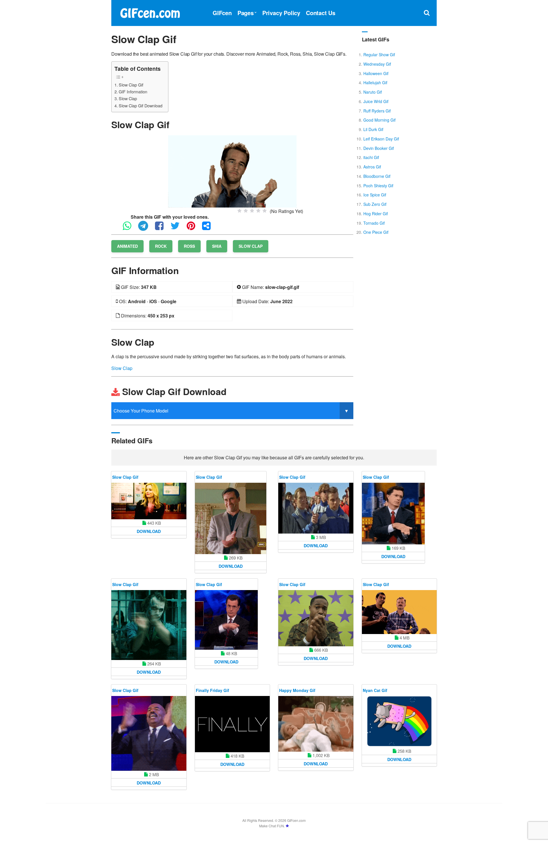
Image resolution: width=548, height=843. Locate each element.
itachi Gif (371, 157)
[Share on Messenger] (209, 228)
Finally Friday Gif (212, 690)
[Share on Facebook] (162, 228)
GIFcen (222, 13)
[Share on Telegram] (146, 228)
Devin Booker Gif (378, 148)
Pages (245, 13)
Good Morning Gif (379, 120)
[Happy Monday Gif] (315, 724)
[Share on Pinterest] (194, 228)
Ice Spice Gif (374, 195)
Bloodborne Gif (376, 176)
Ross (189, 246)
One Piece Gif (375, 232)
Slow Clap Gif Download (140, 105)
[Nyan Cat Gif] (399, 721)
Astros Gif (372, 167)
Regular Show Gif (379, 54)
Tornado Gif (374, 223)
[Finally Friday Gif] (232, 724)
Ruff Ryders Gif (377, 111)
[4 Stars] (258, 211)
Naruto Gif (372, 92)
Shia (216, 246)
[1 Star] (239, 211)
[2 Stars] (246, 211)
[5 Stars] (264, 211)
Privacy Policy (281, 13)
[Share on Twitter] (178, 228)
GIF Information (133, 91)
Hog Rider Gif (375, 213)
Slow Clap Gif (131, 85)
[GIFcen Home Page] (149, 12)
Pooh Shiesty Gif (378, 185)
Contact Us (320, 13)
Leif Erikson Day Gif (381, 139)
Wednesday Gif (377, 64)
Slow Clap (128, 98)
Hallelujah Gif (375, 82)
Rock (161, 246)
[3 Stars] (252, 211)
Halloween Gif (375, 73)
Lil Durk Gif (373, 129)
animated (127, 246)
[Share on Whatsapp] (130, 228)
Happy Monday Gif (297, 690)
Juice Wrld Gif (375, 101)
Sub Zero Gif (374, 204)
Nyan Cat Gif (375, 690)
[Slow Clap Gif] (232, 171)
